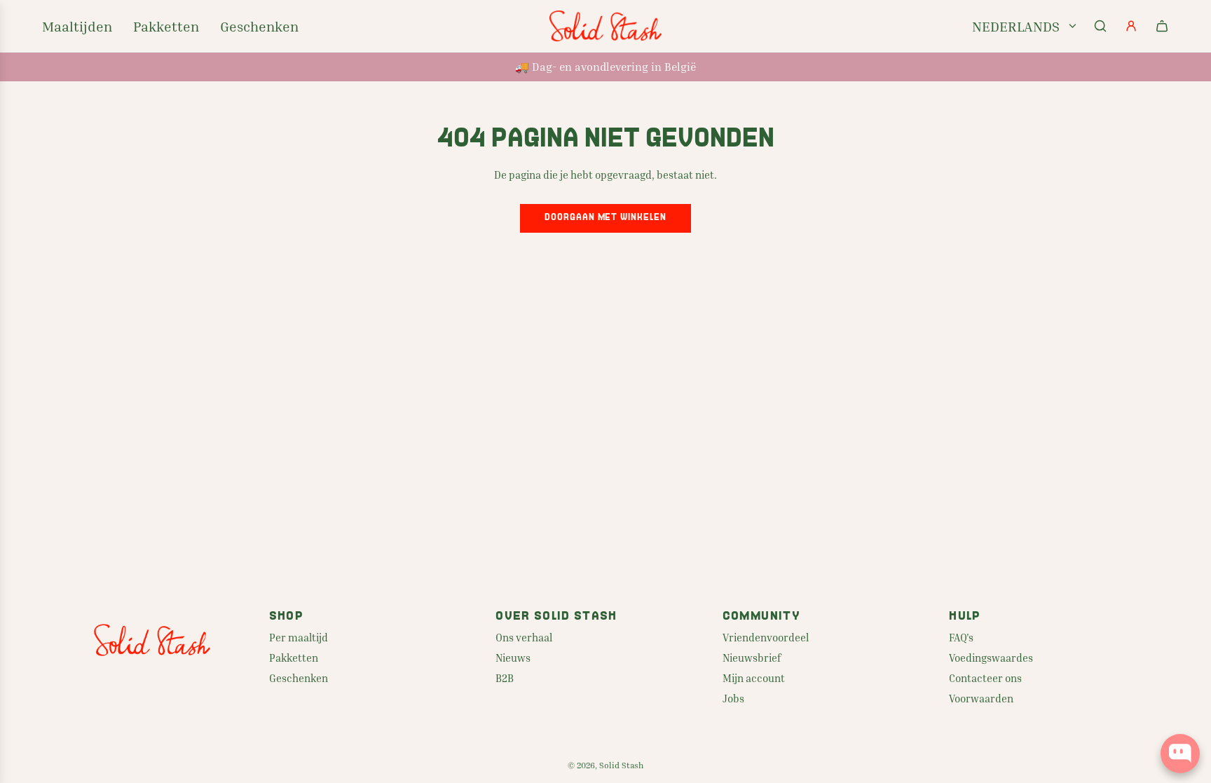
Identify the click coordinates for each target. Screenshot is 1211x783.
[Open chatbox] (1180, 753)
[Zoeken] (1100, 26)
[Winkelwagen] (1162, 26)
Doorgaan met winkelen (605, 217)
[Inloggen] (1131, 26)
